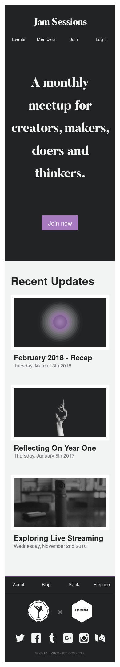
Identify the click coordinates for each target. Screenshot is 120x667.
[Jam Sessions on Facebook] (36, 638)
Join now (60, 222)
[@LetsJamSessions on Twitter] (20, 638)
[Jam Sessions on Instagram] (84, 638)
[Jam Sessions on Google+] (68, 638)
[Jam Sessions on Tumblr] (52, 638)
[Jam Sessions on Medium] (100, 638)
